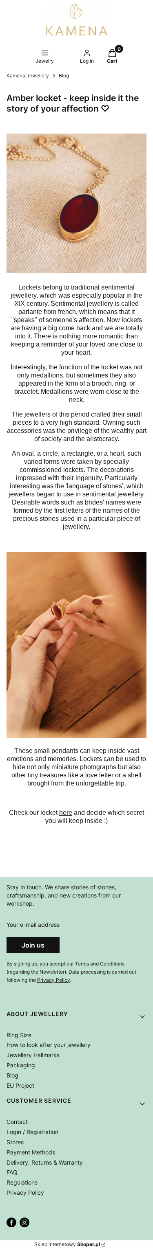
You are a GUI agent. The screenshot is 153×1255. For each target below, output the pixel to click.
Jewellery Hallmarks (33, 1054)
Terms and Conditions (99, 964)
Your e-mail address (33, 924)
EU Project (20, 1085)
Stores (15, 1142)
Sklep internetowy (67, 1244)
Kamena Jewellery (28, 75)
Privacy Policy (53, 980)
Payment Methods (31, 1152)
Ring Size (19, 1034)
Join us (33, 945)
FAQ (12, 1172)
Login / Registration (32, 1131)
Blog (64, 75)
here (65, 812)
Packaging (21, 1065)
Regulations (22, 1182)
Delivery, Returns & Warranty (45, 1162)
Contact (17, 1121)
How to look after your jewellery (49, 1044)
